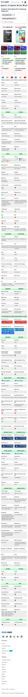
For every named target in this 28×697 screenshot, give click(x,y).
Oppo (3, 674)
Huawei (4, 669)
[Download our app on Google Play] (17, 636)
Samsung (4, 681)
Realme (4, 676)
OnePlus (4, 672)
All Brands (4, 662)
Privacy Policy (5, 689)
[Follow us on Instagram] (14, 636)
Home (3, 643)
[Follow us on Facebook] (3, 636)
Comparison (13, 5)
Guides (4, 648)
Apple (3, 667)
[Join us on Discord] (21, 636)
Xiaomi (3, 683)
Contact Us (12, 689)
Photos (2, 80)
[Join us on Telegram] (10, 636)
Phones (4, 653)
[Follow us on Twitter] (6, 636)
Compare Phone (6, 646)
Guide (20, 5)
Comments (7, 80)
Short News (7, 650)
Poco (3, 679)
